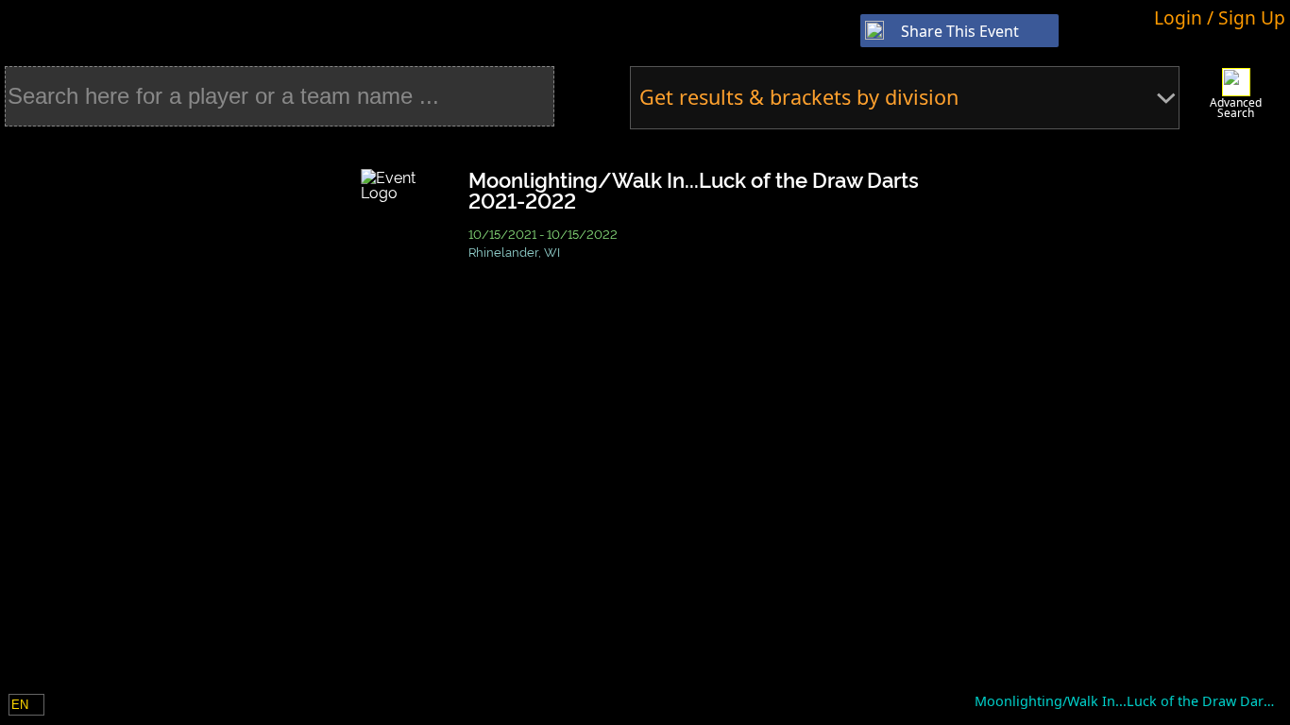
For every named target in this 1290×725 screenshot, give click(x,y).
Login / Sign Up (1219, 17)
